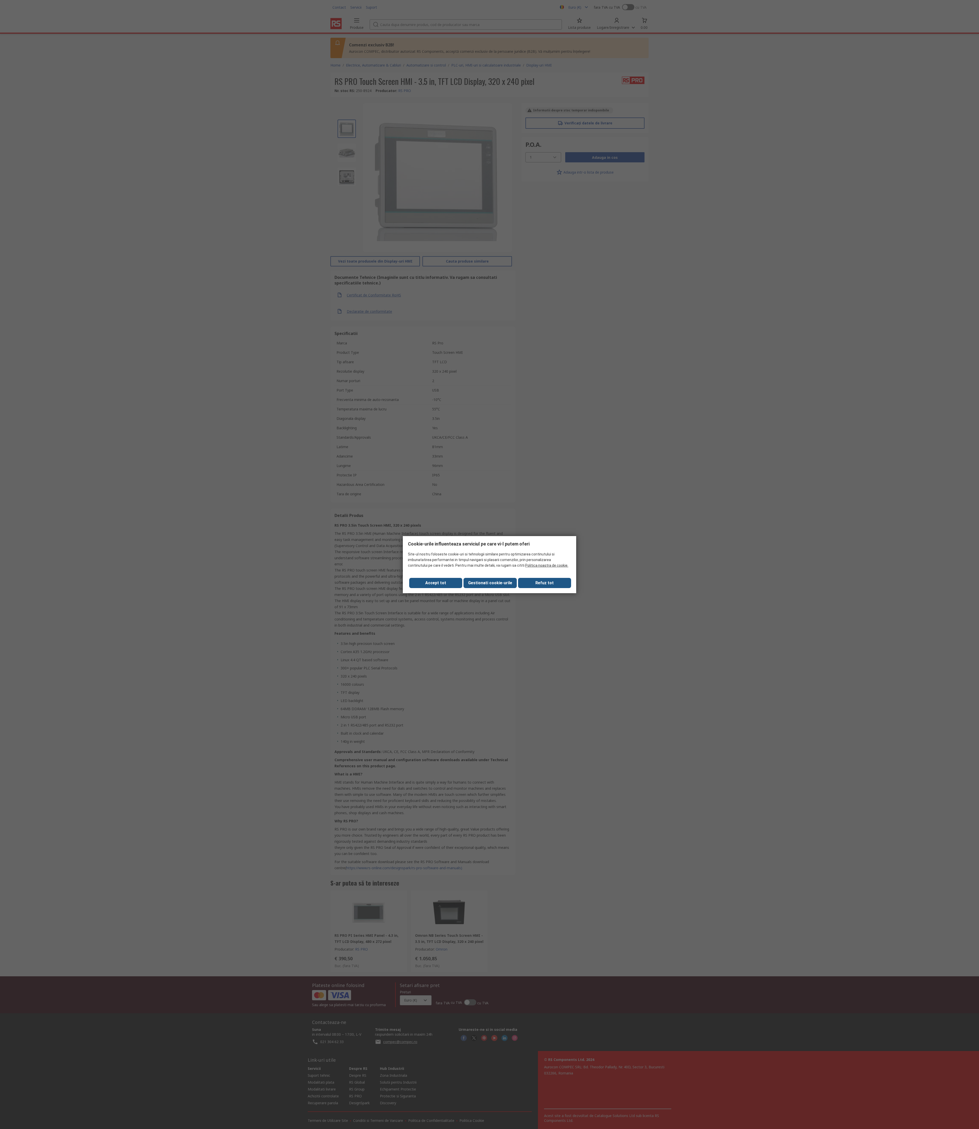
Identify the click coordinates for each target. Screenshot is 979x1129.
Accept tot (435, 582)
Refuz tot (544, 582)
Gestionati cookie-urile (490, 582)
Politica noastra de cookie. (546, 565)
